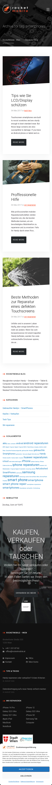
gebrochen (19, 454)
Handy (43, 454)
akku (5, 443)
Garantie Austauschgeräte (13, 450)
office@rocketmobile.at (14, 651)
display (36, 447)
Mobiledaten (6, 469)
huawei (21, 458)
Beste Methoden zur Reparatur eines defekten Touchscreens (25, 304)
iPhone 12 (30, 707)
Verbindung (36, 488)
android (19, 443)
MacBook (7, 722)
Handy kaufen (7, 458)
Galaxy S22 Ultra (33, 711)
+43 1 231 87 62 (11, 648)
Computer (30, 722)
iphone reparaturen (25, 465)
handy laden (15, 458)
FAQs (30, 658)
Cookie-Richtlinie (13, 781)
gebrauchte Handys (27, 450)
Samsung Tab (31, 719)
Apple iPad (7, 719)
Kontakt (8, 662)
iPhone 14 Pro (9, 707)
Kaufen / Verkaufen (11, 414)
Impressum (40, 781)
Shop (26, 607)
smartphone (35, 480)
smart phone (18, 480)
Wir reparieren (30, 205)
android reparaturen (36, 443)
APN (4, 447)
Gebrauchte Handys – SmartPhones (18, 408)
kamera (42, 465)
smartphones (11, 487)
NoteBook (7, 726)
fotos (4, 450)
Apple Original (10, 447)
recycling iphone (30, 469)
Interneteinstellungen (15, 461)
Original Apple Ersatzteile (18, 469)
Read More (19, 142)
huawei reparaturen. (36, 457)
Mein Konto (33, 662)
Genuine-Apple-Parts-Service (31, 454)
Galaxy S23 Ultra (9, 711)
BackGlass (30, 447)
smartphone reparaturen (34, 484)
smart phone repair (14, 483)
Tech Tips (28, 110)
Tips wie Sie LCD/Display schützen (21, 100)
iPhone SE (30, 715)
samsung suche (24, 476)
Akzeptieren (26, 769)
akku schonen (12, 443)
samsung (19, 473)
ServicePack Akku (34, 476)
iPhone (26, 461)
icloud (5, 461)
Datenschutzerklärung (28, 781)
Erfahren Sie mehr (26, 593)
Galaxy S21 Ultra (9, 715)
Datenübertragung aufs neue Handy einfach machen (24, 689)
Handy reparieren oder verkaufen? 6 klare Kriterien (24, 678)
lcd (46, 465)
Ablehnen (26, 776)
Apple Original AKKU (21, 447)
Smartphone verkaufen (26, 488)
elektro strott (42, 447)
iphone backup (35, 461)
